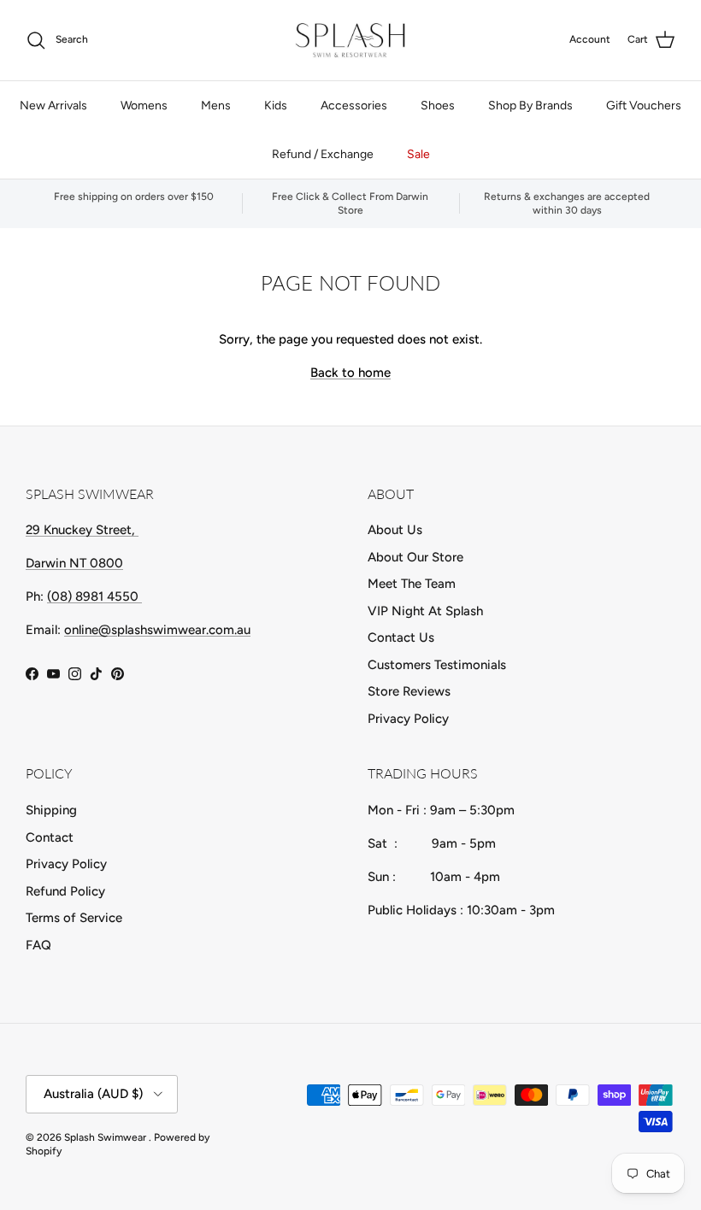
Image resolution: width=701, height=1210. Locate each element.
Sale (418, 154)
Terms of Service (74, 917)
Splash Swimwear (106, 1137)
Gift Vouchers (643, 105)
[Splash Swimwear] (350, 40)
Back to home (350, 372)
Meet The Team (412, 583)
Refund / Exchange (323, 154)
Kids (275, 105)
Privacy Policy (408, 718)
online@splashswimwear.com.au (157, 629)
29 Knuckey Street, (82, 529)
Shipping (51, 810)
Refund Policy (65, 891)
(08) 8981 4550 (94, 596)
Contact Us (401, 637)
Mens (216, 105)
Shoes (438, 105)
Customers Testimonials (437, 665)
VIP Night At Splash (425, 611)
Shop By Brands (530, 105)
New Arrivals (53, 105)
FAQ (38, 945)
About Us (395, 529)
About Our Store (415, 557)
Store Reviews (409, 691)
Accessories (354, 105)
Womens (144, 105)
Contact (50, 837)
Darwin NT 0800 (74, 563)
